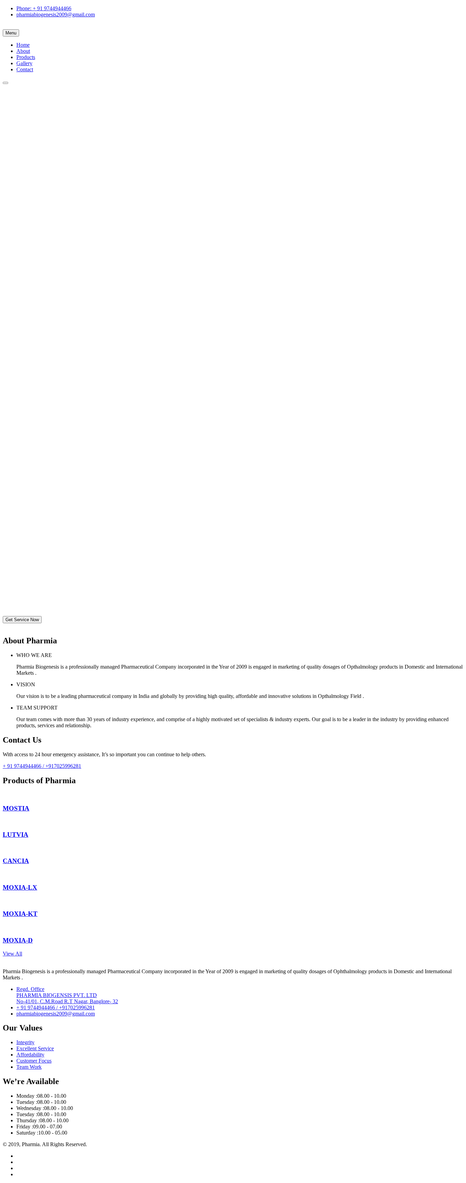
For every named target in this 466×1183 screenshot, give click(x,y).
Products (25, 57)
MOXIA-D (18, 940)
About (23, 51)
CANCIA (16, 860)
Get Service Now (22, 619)
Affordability (30, 1054)
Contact (24, 69)
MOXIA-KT (20, 913)
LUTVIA (15, 834)
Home (23, 45)
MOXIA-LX (20, 887)
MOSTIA (16, 808)
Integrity (25, 1042)
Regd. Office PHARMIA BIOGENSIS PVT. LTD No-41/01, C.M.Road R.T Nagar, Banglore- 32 (67, 995)
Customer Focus (34, 1061)
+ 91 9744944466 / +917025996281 (42, 766)
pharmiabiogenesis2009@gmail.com (55, 14)
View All (12, 953)
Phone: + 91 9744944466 (43, 8)
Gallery (24, 63)
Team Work (29, 1067)
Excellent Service (35, 1048)
